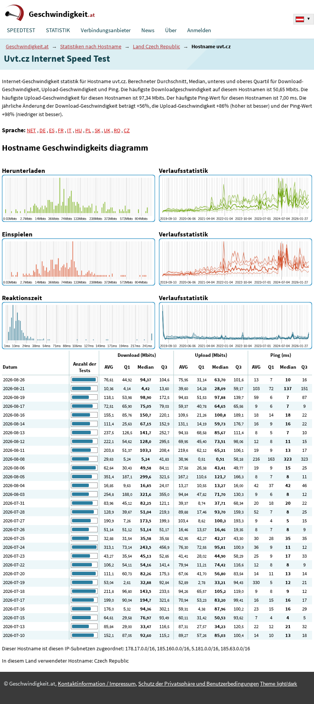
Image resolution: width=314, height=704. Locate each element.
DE (42, 130)
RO (117, 130)
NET (31, 130)
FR (61, 130)
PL (88, 130)
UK (107, 130)
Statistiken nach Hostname (90, 46)
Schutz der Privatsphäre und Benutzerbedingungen (198, 683)
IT (69, 130)
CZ (127, 130)
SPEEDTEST (21, 30)
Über (171, 30)
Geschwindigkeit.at (27, 46)
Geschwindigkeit (62, 14)
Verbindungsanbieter (106, 30)
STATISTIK (58, 30)
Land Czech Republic (156, 46)
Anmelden (199, 30)
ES (51, 130)
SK (97, 130)
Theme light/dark (278, 684)
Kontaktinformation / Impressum (97, 683)
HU (78, 130)
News (147, 30)
